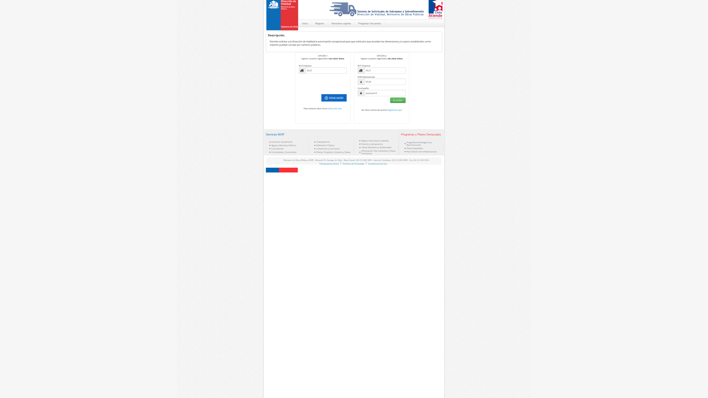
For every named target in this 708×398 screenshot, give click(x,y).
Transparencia (323, 141)
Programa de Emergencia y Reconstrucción (419, 143)
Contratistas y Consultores (283, 152)
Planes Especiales (415, 148)
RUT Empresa (305, 65)
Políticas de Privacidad (353, 163)
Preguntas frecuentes (369, 23)
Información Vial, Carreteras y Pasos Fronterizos (378, 152)
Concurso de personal (281, 141)
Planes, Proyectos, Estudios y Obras (333, 152)
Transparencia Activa (329, 163)
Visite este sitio (335, 108)
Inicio (305, 23)
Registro (319, 23)
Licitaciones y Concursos (328, 148)
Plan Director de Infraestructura (421, 151)
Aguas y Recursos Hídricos (283, 145)
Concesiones (277, 148)
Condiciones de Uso (377, 163)
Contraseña (363, 88)
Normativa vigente (341, 23)
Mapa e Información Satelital (375, 140)
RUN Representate (366, 77)
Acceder (398, 100)
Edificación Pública (325, 145)
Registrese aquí (395, 110)
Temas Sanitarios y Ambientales (376, 147)
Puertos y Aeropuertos (372, 144)
